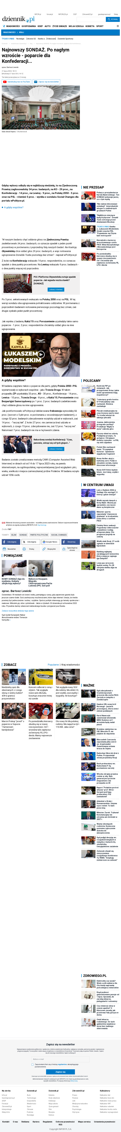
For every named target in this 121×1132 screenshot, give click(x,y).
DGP (75, 14)
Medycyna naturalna (80, 1104)
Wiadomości (9, 32)
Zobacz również (56, 289)
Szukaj (114, 19)
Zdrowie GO (31, 39)
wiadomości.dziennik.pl (18, 43)
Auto (29, 1095)
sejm (13, 535)
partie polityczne (39, 535)
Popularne (53, 664)
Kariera (36, 1122)
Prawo (74, 1095)
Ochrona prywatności (65, 1122)
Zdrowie (30, 1109)
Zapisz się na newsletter (48, 82)
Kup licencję (42, 525)
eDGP (4, 1101)
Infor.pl (4, 1095)
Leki (73, 1101)
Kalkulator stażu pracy (108, 1101)
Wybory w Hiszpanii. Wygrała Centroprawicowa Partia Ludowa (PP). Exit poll (40, 582)
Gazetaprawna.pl (8, 1098)
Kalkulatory (105, 1091)
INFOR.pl (38, 14)
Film (50, 1109)
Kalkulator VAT (105, 1104)
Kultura (51, 1115)
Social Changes (59, 535)
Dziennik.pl (32, 1091)
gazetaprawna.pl (104, 14)
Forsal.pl (5, 1104)
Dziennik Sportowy (65, 39)
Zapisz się (60, 1072)
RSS (60, 1124)
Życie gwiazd (53, 1106)
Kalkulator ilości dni (107, 1098)
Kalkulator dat (105, 1095)
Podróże (30, 1112)
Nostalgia (20, 39)
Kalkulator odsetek (107, 1106)
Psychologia (76, 1109)
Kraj (21, 32)
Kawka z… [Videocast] (47, 39)
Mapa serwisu (84, 1122)
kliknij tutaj (74, 1081)
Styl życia (75, 1112)
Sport (29, 1106)
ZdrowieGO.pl (87, 14)
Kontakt (5, 1122)
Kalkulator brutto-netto (108, 1109)
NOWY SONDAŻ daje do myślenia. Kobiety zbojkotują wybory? (13, 581)
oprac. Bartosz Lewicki (10, 67)
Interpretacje (6, 1109)
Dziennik (4, 43)
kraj (31, 43)
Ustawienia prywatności (104, 1122)
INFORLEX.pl (63, 14)
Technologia (31, 1098)
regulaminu (62, 1064)
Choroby (75, 1106)
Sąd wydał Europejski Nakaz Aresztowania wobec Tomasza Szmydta (14, 617)
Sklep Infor (6, 1112)
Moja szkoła (53, 1104)
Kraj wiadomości (70, 664)
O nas (15, 1122)
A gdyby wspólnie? (13, 207)
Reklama (25, 1122)
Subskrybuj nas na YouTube (19, 82)
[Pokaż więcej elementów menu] (118, 26)
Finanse (75, 1098)
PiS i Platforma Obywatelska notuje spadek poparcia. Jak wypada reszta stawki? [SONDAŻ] (55, 280)
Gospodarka (31, 1101)
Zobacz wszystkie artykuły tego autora (18, 611)
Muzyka (52, 1112)
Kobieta (51, 1095)
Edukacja (52, 1101)
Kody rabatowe (54, 1098)
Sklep (116, 14)
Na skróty (6, 1091)
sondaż (23, 535)
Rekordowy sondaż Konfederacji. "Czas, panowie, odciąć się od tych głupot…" (53, 441)
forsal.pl (50, 14)
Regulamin (47, 1122)
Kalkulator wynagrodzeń (109, 1112)
